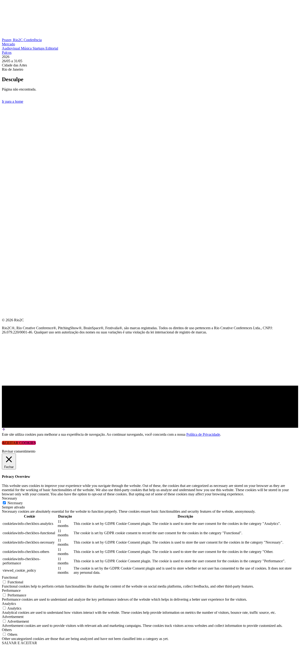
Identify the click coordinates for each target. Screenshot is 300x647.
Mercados (12, 143)
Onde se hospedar (20, 188)
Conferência (33, 40)
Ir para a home (12, 101)
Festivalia (12, 154)
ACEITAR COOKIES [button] (19, 443)
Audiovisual (11, 48)
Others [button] (7, 630)
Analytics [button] (9, 604)
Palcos (6, 53)
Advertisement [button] (12, 617)
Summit (9, 121)
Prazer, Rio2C (13, 40)
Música (27, 48)
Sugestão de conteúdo (26, 166)
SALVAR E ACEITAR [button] (19, 643)
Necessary (15, 503)
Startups (39, 48)
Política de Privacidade (203, 434)
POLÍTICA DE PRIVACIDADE (27, 199)
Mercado (8, 44)
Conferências (16, 132)
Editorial (51, 48)
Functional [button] (10, 577)
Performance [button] (11, 590)
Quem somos (14, 109)
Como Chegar (16, 177)
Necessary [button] (9, 498)
